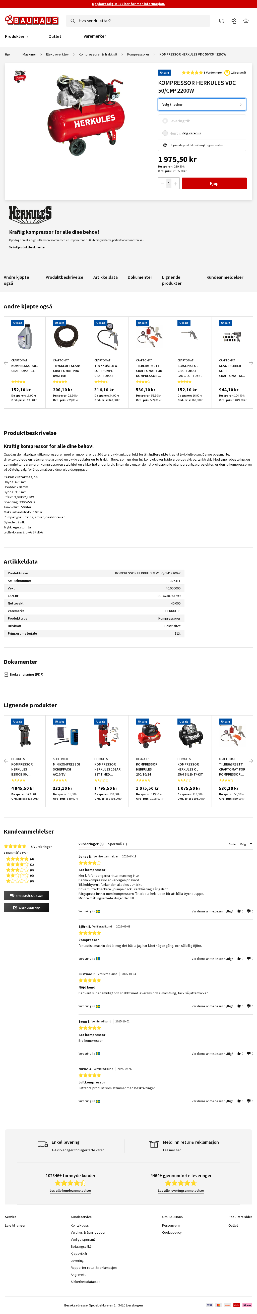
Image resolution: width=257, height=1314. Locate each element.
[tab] (91, 845)
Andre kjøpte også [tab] (28, 306)
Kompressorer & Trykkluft (98, 54)
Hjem (9, 54)
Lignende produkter (171, 280)
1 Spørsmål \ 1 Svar (16, 852)
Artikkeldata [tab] (21, 561)
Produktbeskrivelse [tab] (30, 433)
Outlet (54, 36)
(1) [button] (32, 864)
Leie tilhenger (15, 1225)
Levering (77, 1260)
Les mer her (172, 1150)
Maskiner (29, 54)
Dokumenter (140, 277)
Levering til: (179, 120)
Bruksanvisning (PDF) (26, 674)
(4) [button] (32, 858)
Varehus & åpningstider (88, 1232)
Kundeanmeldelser (225, 277)
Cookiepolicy (172, 1232)
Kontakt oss (80, 1225)
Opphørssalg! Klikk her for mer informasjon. (128, 4)
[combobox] (138, 21)
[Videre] (251, 363)
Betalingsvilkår (82, 1246)
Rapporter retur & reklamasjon (94, 1267)
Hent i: (175, 133)
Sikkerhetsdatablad (85, 1281)
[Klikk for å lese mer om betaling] (229, 1305)
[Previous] (6, 363)
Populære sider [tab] (240, 1217)
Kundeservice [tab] (81, 1217)
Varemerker (95, 36)
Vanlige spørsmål (83, 1239)
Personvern (171, 1225)
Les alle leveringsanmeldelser (181, 1190)
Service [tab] (10, 1217)
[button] (26, 895)
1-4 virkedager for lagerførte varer (78, 1150)
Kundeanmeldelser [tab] (29, 831)
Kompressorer (138, 54)
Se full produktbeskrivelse (27, 247)
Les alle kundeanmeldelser (70, 1190)
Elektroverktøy (57, 54)
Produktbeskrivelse (64, 277)
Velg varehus (191, 133)
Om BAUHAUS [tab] (172, 1217)
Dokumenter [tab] (20, 662)
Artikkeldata (105, 277)
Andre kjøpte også (16, 280)
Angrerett (78, 1274)
